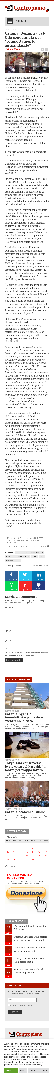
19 (45, 852)
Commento (10, 607)
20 (8, 856)
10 (33, 848)
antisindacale (22, 552)
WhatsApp (12, 589)
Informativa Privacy (33, 1064)
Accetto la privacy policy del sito (21, 1005)
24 (33, 856)
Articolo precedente (13, 566)
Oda (41, 556)
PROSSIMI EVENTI (16, 921)
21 (14, 856)
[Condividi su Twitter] (43, 49)
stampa (42, 546)
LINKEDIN (39, 579)
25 (39, 856)
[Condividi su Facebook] (47, 49)
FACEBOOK (12, 579)
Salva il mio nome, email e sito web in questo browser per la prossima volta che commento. (26, 654)
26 (45, 856)
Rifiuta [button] (22, 1070)
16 (27, 852)
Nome (8, 631)
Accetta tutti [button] (11, 1070)
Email (8, 641)
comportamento (22, 556)
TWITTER (25, 579)
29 (20, 859)
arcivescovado (37, 552)
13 (8, 852)
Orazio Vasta (13, 49)
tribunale (9, 561)
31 (33, 859)
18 (39, 852)
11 (39, 848)
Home (7, 30)
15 (20, 852)
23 (27, 856)
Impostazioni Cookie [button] (38, 1070)
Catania (9, 556)
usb (18, 561)
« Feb (7, 866)
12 (45, 848)
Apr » (13, 866)
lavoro (34, 556)
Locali (14, 30)
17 (33, 852)
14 (14, 852)
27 (8, 859)
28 (14, 859)
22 (20, 856)
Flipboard (25, 589)
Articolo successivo (40, 566)
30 (27, 859)
